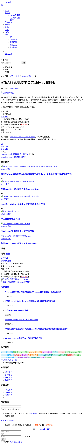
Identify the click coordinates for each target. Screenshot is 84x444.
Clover (42, 357)
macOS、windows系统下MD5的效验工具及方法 (23, 204)
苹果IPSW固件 (34, 357)
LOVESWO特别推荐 (9, 357)
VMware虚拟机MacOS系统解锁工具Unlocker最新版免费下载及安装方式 (36, 174)
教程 (7, 30)
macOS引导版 (15, 15)
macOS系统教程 (7, 352)
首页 (7, 11)
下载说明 (13, 42)
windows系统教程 (35, 352)
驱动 (7, 27)
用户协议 (8, 375)
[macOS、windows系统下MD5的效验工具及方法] (20, 196)
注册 (11, 442)
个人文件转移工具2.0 (10, 219)
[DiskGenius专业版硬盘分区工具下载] (15, 224)
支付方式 (13, 45)
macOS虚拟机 (47, 352)
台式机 (55, 352)
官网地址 (4, 261)
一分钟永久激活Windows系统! (17, 310)
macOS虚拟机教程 (45, 355)
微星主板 (48, 357)
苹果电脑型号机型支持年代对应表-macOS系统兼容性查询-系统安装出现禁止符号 (36, 329)
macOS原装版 (15, 18)
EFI (11, 37)
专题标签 (13, 47)
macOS (7, 13)
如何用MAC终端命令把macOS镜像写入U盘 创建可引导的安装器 (30, 301)
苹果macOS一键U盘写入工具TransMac (19, 243)
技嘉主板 (17, 355)
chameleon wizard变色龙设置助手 (13, 157)
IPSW (12, 20)
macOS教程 (5, 199)
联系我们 (8, 380)
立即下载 (4, 117)
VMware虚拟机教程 (59, 355)
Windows (8, 22)
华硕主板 (77, 355)
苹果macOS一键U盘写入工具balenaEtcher (20, 189)
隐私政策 (8, 378)
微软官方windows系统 (73, 352)
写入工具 (24, 355)
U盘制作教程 (33, 355)
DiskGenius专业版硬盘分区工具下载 (14, 154)
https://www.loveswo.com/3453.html (22, 137)
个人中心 (8, 390)
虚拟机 (7, 24)
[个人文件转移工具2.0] (10, 211)
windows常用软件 (7, 355)
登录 (8, 253)
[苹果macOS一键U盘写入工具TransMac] (16, 236)
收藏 (9, 261)
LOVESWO (33, 413)
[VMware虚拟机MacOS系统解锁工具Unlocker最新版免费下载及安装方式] (29, 166)
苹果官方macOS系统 (21, 352)
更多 (7, 35)
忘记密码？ (18, 442)
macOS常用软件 (23, 357)
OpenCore (61, 352)
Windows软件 (14, 89)
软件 (7, 32)
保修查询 (13, 40)
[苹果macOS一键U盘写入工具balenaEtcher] (17, 181)
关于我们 (8, 372)
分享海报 (4, 149)
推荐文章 (5, 287)
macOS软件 (5, 184)
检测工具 (4, 146)
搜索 (23, 63)
